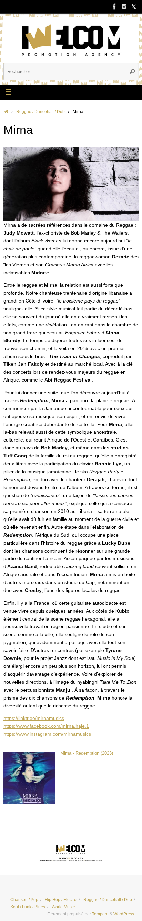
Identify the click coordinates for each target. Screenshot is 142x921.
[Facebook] (114, 6)
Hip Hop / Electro (61, 899)
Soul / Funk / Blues (27, 906)
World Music (63, 906)
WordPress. (124, 914)
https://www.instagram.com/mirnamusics (47, 734)
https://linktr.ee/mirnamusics (33, 718)
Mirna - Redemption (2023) (86, 753)
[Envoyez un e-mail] (71, 852)
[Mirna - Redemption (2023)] (29, 802)
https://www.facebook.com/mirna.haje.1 (46, 726)
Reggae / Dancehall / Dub (40, 111)
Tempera (100, 914)
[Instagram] (124, 6)
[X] (134, 6)
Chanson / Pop (24, 899)
